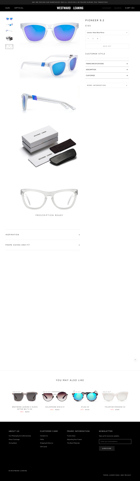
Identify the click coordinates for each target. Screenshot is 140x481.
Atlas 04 (85, 407)
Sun (7, 8)
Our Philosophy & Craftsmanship (20, 436)
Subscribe (106, 448)
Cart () (130, 8)
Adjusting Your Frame (74, 439)
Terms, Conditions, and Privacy (117, 475)
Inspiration (12, 235)
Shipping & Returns (46, 443)
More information (96, 85)
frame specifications (107, 63)
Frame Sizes (71, 436)
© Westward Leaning (18, 471)
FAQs (42, 439)
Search (118, 8)
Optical (19, 8)
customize (107, 75)
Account (106, 8)
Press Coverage (14, 439)
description (107, 69)
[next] (133, 398)
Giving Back (13, 443)
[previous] (6, 398)
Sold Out (107, 46)
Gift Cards (43, 447)
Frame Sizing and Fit (17, 245)
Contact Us (44, 436)
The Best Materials (73, 443)
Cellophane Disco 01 (55, 407)
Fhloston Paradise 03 (115, 407)
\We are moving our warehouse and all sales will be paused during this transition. (70, 2)
